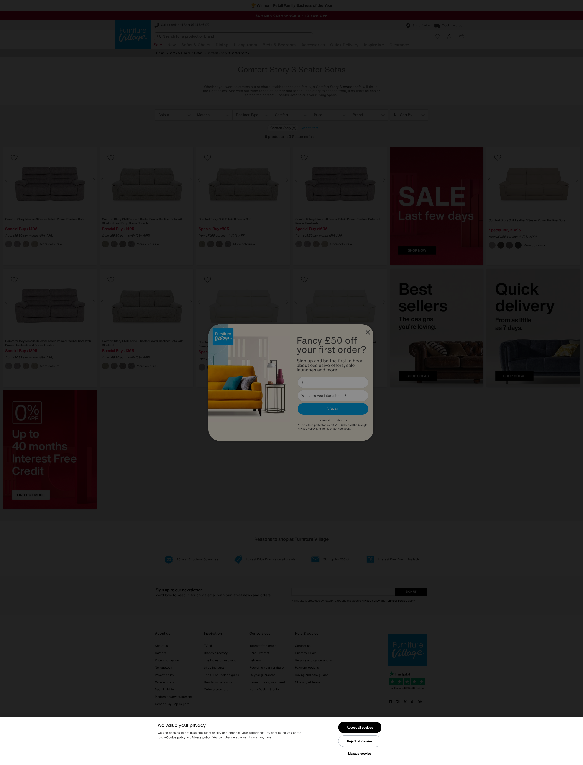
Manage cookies (360, 753)
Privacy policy (201, 737)
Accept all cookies (360, 727)
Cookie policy (175, 737)
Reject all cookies (359, 741)
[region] (291, 741)
